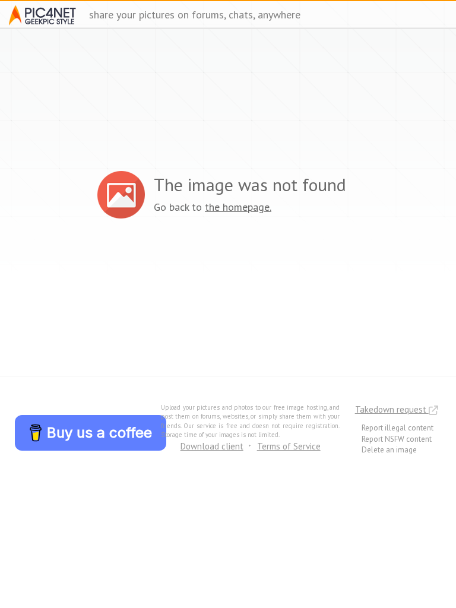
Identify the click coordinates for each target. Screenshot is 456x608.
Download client (211, 446)
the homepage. (238, 207)
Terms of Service (289, 446)
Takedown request (392, 409)
